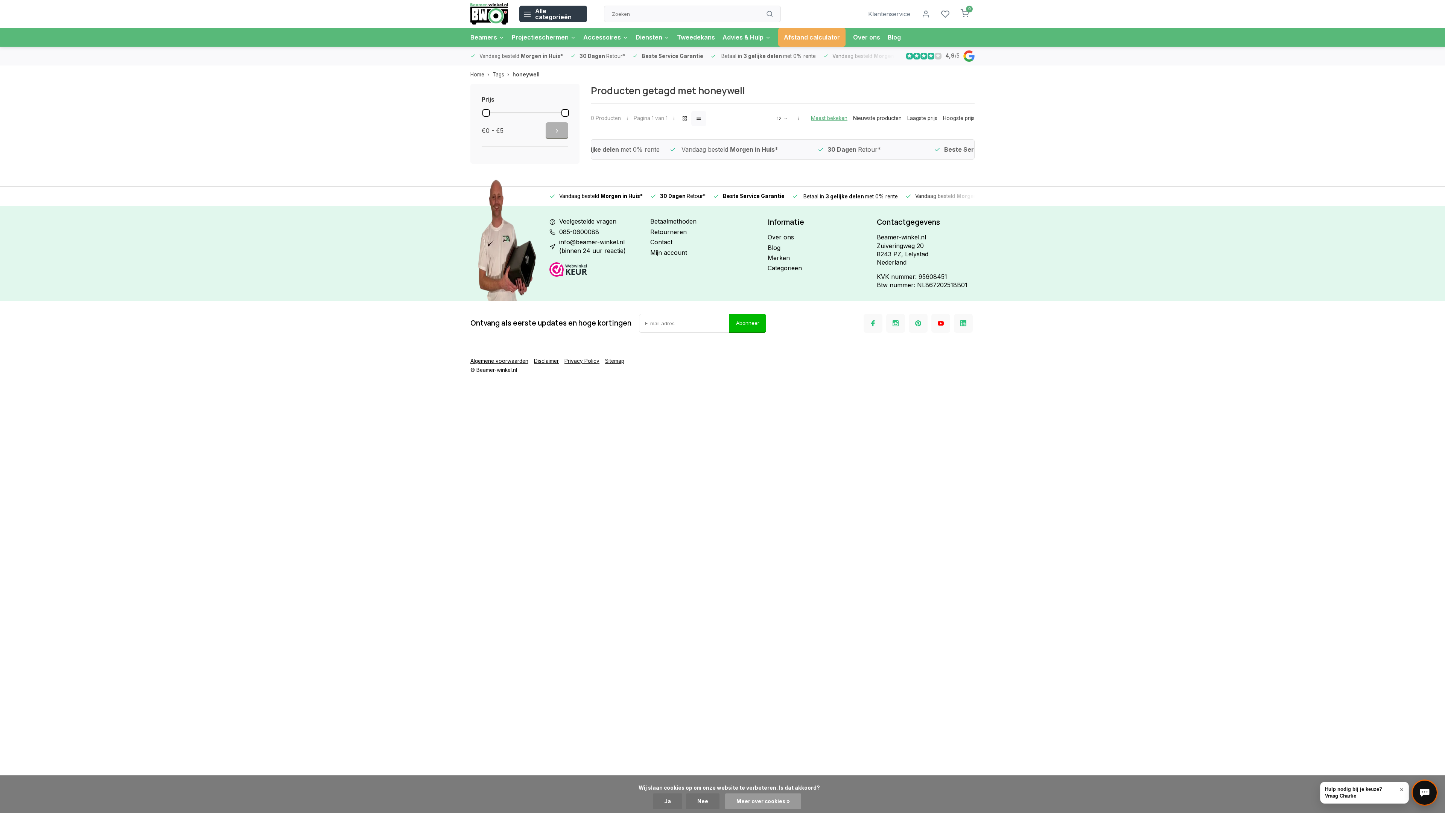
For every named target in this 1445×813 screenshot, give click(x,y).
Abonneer (747, 323)
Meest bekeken (829, 118)
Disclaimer (546, 361)
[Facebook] (873, 323)
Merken (779, 258)
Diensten (649, 37)
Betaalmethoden (673, 221)
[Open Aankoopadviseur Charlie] (1425, 793)
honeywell (526, 75)
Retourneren (668, 232)
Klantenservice (889, 14)
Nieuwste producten (877, 118)
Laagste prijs (922, 118)
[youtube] (940, 323)
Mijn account (668, 252)
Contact (661, 242)
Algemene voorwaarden (499, 361)
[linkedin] (963, 323)
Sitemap (614, 361)
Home (477, 75)
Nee (702, 801)
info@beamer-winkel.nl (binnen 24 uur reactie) (592, 246)
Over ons (866, 37)
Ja (667, 801)
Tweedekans (696, 37)
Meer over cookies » (763, 801)
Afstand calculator (812, 37)
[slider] (486, 113)
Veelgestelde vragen (587, 221)
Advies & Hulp (743, 37)
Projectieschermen (540, 37)
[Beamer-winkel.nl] (489, 14)
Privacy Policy (581, 361)
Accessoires (602, 37)
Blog (894, 37)
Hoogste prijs (959, 118)
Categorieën (785, 268)
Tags (498, 75)
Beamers (483, 37)
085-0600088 (579, 232)
